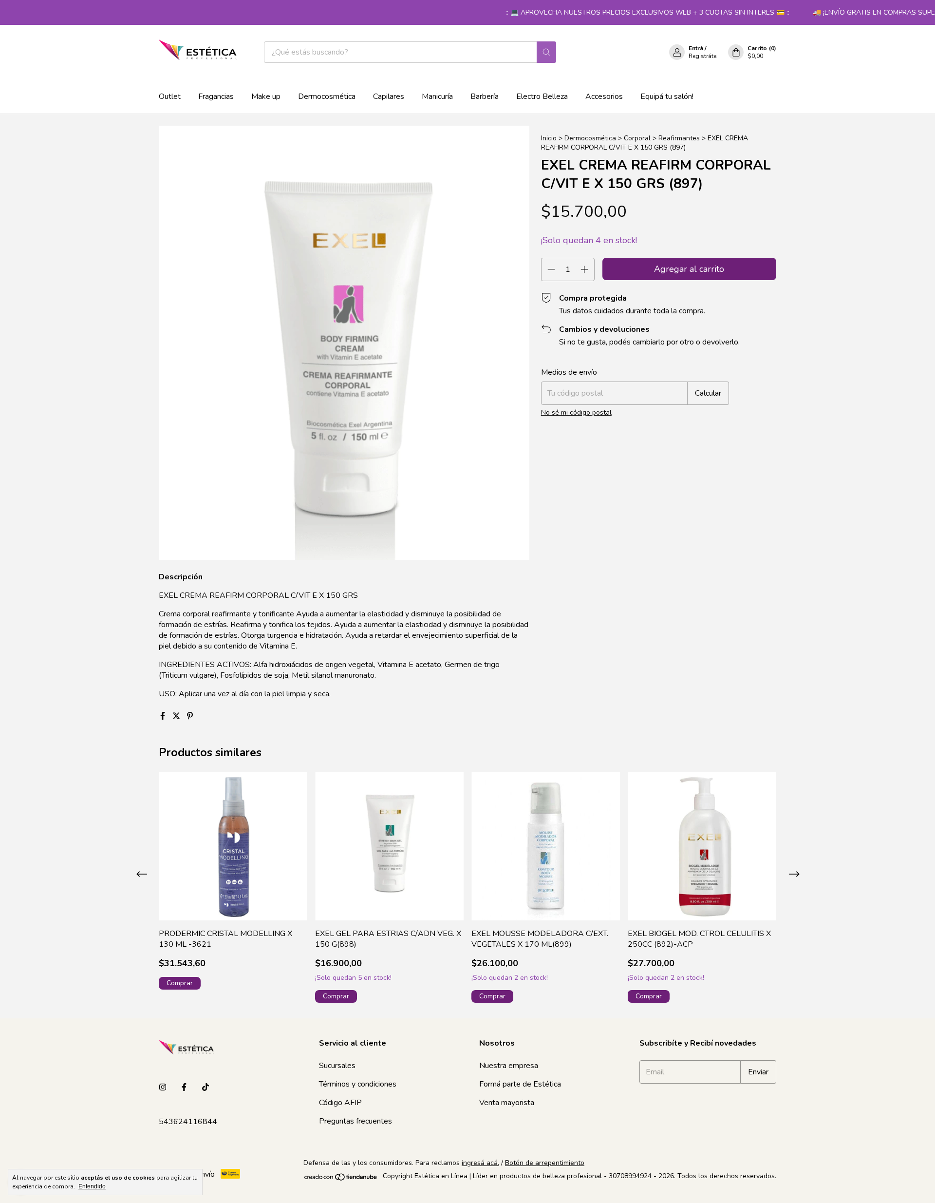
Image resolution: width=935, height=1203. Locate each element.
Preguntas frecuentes (355, 1121)
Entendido (92, 1186)
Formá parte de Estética (520, 1084)
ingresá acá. (480, 1162)
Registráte (702, 56)
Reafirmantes (679, 138)
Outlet (170, 96)
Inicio (549, 138)
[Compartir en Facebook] (163, 716)
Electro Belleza (542, 96)
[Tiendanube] (341, 1179)
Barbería (484, 96)
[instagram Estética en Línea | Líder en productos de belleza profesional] (163, 1087)
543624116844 (188, 1121)
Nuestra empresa (508, 1065)
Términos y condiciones (357, 1084)
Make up (265, 96)
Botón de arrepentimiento (544, 1162)
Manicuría (437, 96)
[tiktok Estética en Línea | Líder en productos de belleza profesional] (205, 1087)
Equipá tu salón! (666, 96)
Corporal (637, 138)
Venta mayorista (506, 1102)
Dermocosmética (326, 96)
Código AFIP (340, 1102)
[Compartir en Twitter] (177, 716)
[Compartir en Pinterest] (190, 716)
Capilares (388, 96)
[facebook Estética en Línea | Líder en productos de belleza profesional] (184, 1087)
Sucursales (337, 1065)
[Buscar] (546, 52)
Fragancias (216, 96)
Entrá (696, 48)
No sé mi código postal (576, 412)
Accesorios (604, 96)
